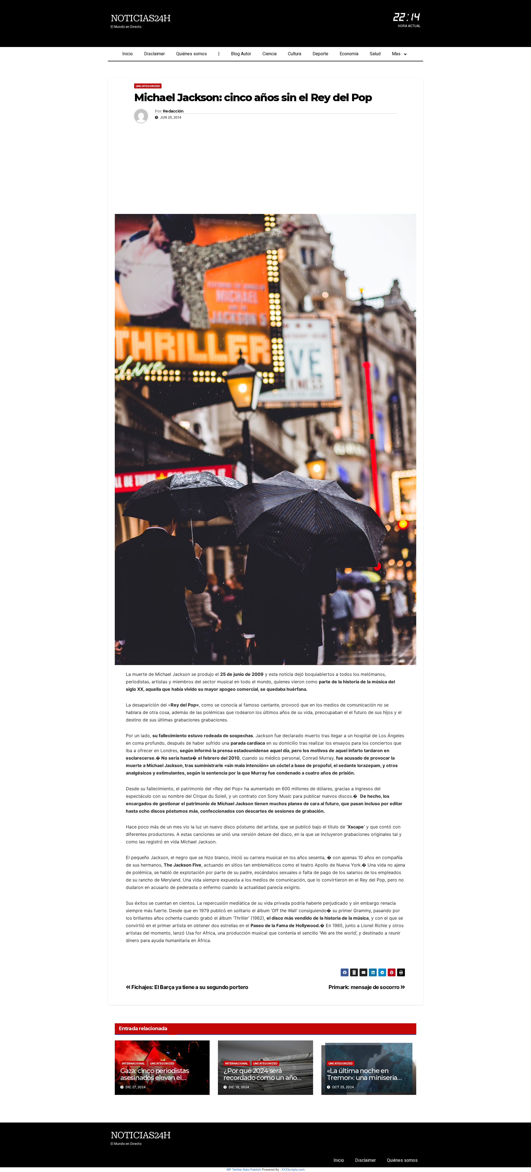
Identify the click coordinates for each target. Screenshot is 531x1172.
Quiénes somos (191, 53)
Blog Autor (241, 53)
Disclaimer (154, 53)
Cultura (294, 53)
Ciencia (269, 53)
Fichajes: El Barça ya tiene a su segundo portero (189, 987)
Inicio (127, 53)
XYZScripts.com (293, 1169)
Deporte (320, 53)
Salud (375, 53)
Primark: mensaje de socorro (364, 987)
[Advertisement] (265, 167)
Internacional (133, 1063)
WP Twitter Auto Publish (244, 1169)
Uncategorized (148, 86)
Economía (349, 53)
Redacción (173, 111)
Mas (396, 53)
